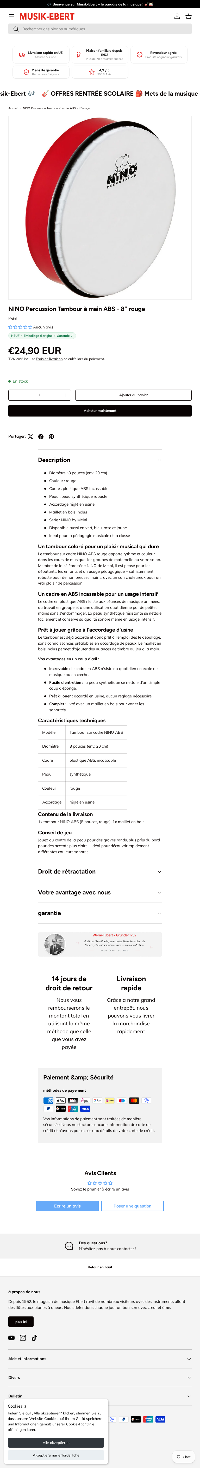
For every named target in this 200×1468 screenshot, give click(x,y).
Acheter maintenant (100, 410)
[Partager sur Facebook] (41, 436)
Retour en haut (100, 1267)
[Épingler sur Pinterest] (51, 436)
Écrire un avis (67, 1206)
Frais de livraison (49, 359)
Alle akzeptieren (56, 1442)
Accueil (13, 108)
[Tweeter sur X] (30, 436)
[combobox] (100, 29)
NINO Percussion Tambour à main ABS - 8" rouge (56, 108)
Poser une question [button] (133, 1206)
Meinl (12, 318)
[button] (188, 16)
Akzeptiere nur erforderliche (56, 1455)
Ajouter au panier (133, 395)
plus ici (21, 1322)
